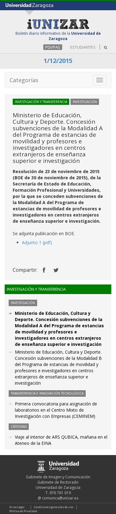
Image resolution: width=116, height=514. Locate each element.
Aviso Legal (16, 507)
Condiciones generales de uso (53, 507)
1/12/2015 (58, 60)
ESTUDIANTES (83, 47)
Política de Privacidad (23, 511)
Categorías (24, 80)
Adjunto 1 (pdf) (37, 242)
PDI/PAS (52, 47)
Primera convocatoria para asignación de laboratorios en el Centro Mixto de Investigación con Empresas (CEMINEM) (56, 410)
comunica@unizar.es (60, 498)
